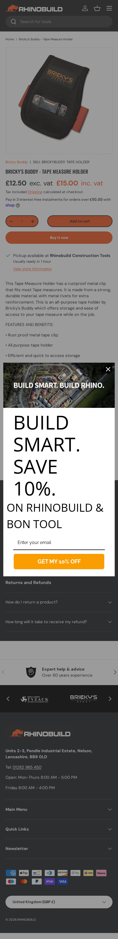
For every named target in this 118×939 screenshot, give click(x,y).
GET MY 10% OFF (59, 561)
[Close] (108, 369)
